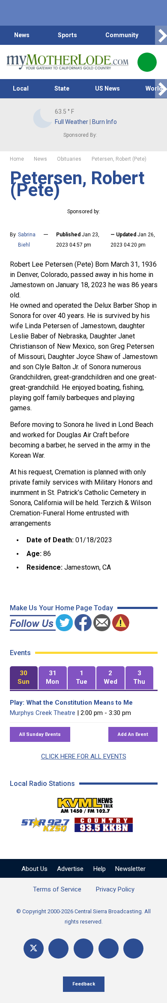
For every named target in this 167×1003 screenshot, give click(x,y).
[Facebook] (58, 948)
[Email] (108, 948)
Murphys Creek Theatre (42, 713)
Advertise (70, 869)
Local (21, 88)
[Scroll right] (161, 35)
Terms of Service (57, 889)
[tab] (24, 678)
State (61, 88)
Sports (67, 35)
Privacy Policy (115, 889)
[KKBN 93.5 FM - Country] (103, 823)
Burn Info (104, 121)
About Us (34, 869)
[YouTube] (84, 948)
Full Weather (71, 121)
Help (99, 869)
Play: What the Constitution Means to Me (71, 702)
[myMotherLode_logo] (67, 62)
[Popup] (147, 62)
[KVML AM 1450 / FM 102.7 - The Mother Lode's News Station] (85, 803)
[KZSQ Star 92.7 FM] (41, 823)
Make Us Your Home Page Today (61, 608)
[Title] (133, 948)
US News (107, 88)
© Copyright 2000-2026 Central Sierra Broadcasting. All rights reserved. (83, 916)
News (22, 35)
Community (121, 35)
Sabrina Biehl (27, 240)
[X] (34, 948)
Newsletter (130, 869)
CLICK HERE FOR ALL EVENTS (83, 756)
